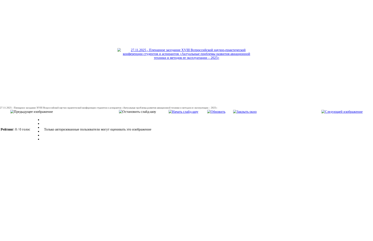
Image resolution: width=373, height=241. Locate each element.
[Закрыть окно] (245, 111)
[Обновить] (216, 111)
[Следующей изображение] (342, 111)
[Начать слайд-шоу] (183, 111)
